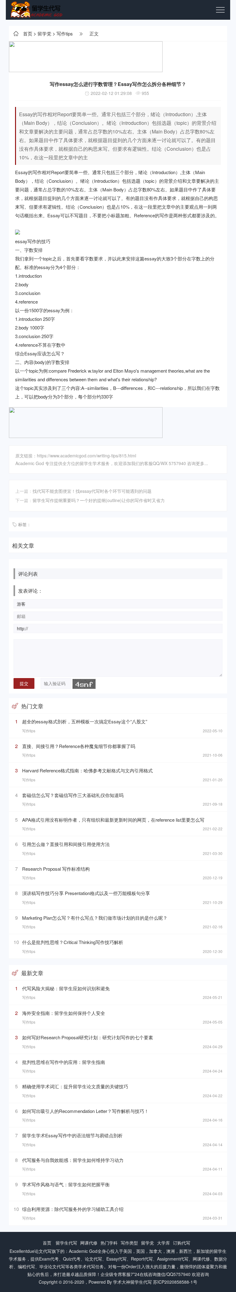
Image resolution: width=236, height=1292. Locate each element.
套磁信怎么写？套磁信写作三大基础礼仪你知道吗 (73, 795)
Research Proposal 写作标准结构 (56, 868)
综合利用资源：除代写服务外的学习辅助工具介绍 (73, 1209)
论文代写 (43, 1251)
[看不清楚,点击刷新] (84, 684)
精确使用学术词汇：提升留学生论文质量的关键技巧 (75, 1086)
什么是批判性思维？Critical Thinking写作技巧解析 (72, 942)
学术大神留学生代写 (132, 1282)
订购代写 (181, 1243)
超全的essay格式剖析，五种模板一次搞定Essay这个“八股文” (84, 721)
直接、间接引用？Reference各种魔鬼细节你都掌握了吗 (78, 746)
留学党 (44, 33)
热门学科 (109, 1243)
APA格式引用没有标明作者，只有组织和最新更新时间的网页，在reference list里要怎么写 (113, 819)
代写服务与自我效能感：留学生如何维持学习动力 (73, 1160)
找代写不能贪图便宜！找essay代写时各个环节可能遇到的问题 (92, 491)
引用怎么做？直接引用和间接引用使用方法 (66, 844)
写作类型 (129, 1243)
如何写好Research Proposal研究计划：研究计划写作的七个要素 (87, 1037)
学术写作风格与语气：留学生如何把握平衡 (66, 1184)
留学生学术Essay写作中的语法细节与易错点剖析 (72, 1135)
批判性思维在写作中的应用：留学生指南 (63, 1062)
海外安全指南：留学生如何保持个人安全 (63, 1013)
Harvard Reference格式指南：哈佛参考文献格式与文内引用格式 (87, 770)
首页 (27, 33)
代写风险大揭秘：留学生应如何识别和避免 (66, 988)
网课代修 (88, 1243)
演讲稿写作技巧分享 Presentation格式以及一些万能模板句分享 (86, 893)
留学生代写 (66, 1243)
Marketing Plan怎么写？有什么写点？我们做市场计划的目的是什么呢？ (94, 917)
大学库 (163, 1243)
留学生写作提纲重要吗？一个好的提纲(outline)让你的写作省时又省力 (99, 500)
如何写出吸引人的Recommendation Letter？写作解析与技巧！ (85, 1111)
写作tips (65, 33)
